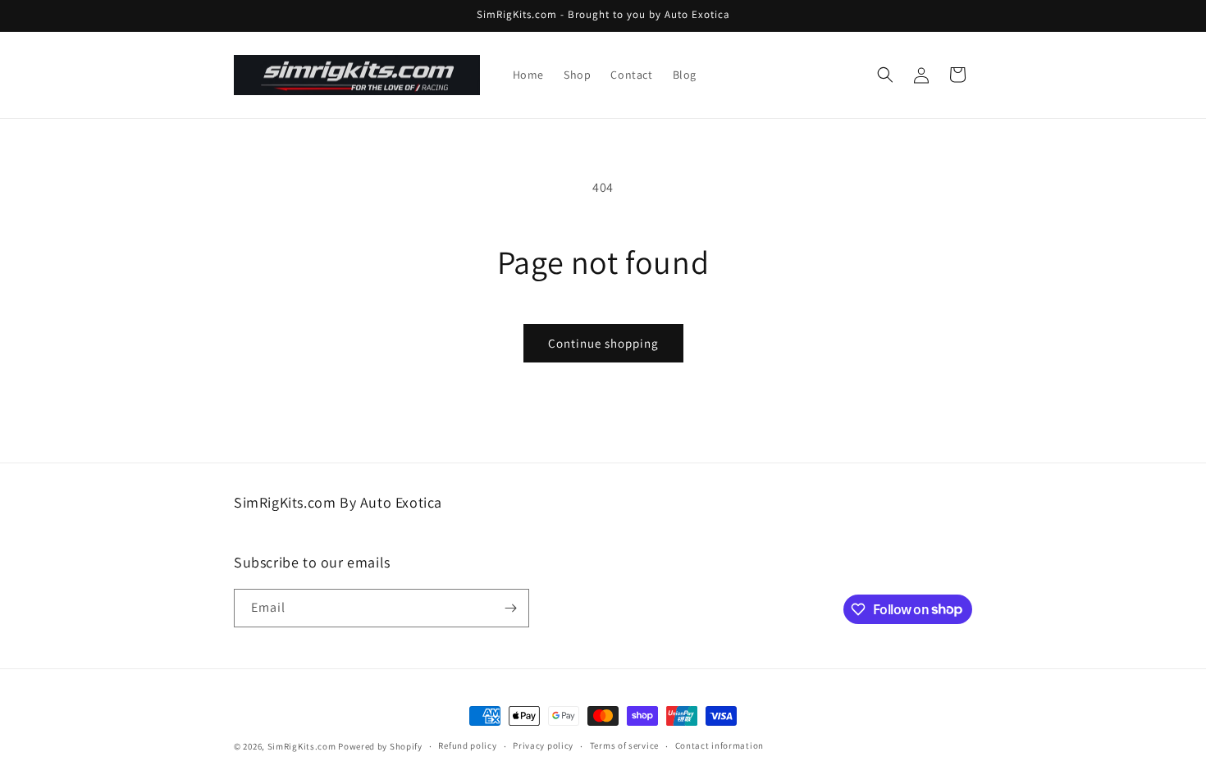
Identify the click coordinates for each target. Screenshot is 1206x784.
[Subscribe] (510, 608)
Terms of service (624, 745)
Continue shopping (603, 343)
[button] (885, 75)
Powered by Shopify (380, 746)
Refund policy (467, 745)
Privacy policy (543, 745)
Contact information (719, 745)
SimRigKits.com (301, 746)
